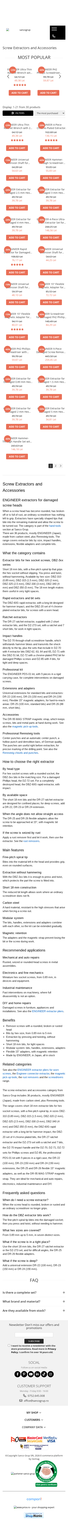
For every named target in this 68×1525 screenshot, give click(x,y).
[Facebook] (17, 1374)
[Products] (55, 30)
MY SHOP (33, 1412)
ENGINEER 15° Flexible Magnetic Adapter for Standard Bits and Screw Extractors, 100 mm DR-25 (51, 285)
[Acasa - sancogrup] (23, 32)
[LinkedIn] (37, 1374)
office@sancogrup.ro (36, 1400)
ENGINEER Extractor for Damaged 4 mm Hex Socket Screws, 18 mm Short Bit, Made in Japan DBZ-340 (17, 221)
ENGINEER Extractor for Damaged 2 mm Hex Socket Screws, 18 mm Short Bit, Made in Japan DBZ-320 (17, 410)
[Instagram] (51, 1374)
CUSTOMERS (33, 1419)
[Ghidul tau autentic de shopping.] (34, 1499)
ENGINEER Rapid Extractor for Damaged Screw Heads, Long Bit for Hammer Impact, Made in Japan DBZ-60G (17, 250)
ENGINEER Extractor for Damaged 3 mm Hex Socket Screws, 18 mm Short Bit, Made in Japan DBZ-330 (51, 191)
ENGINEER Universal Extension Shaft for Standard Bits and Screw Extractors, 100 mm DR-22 (51, 250)
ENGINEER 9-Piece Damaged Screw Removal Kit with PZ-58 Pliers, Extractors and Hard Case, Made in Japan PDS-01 (51, 350)
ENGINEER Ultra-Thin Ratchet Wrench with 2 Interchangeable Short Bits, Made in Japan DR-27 (19, 71)
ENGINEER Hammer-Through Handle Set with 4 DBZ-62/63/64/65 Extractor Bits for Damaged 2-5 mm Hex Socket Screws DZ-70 (17, 440)
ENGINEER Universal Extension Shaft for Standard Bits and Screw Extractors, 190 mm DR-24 (17, 161)
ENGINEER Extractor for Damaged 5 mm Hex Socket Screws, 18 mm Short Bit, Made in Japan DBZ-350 (51, 410)
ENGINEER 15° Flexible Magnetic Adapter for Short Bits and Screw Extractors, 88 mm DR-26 (17, 315)
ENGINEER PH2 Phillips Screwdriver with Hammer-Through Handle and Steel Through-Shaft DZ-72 (48, 71)
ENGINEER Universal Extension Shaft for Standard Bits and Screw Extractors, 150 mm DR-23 (17, 285)
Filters (19, 113)
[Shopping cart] (53, 43)
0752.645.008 (36, 1395)
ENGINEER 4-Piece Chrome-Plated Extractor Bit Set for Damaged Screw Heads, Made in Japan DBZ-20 (51, 126)
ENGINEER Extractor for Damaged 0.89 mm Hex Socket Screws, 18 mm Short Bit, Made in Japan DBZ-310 (17, 380)
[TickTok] (44, 1374)
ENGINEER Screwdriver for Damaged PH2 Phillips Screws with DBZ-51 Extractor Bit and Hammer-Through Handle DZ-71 (51, 315)
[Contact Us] (54, 36)
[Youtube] (31, 1374)
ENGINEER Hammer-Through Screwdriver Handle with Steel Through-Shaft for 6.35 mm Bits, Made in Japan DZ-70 (51, 161)
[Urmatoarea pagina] (60, 466)
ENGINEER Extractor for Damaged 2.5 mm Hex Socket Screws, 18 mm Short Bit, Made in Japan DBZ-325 (17, 191)
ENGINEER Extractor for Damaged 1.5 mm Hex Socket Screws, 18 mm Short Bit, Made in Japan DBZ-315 (51, 380)
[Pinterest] (24, 1374)
